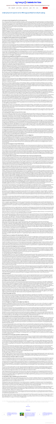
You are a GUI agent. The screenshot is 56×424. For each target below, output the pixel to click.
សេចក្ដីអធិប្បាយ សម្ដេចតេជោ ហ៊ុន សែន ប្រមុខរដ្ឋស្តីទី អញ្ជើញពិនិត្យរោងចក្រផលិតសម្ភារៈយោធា (48, 413)
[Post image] (4, 414)
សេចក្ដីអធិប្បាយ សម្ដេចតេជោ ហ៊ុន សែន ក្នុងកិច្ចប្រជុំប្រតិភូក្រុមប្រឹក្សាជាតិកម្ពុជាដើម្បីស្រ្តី (12, 413)
